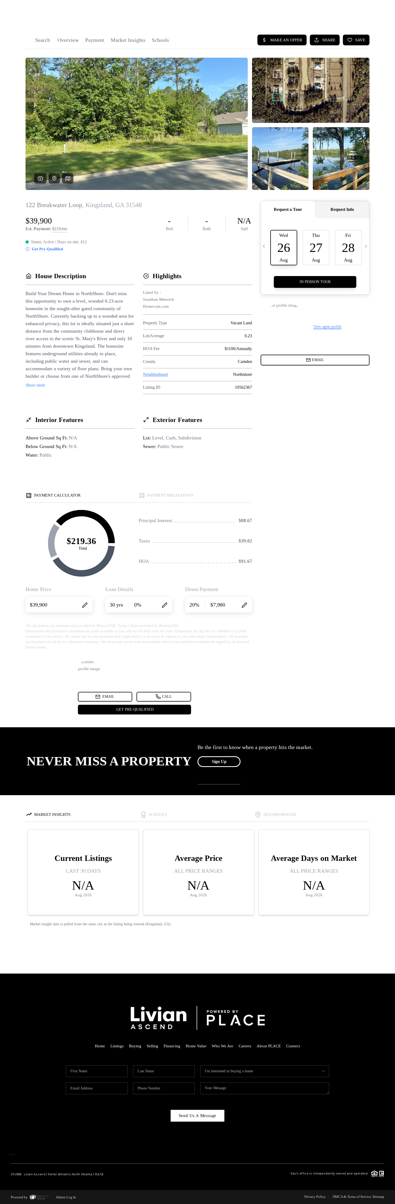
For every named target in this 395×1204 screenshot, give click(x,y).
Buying (135, 1046)
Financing (172, 1046)
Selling (152, 1046)
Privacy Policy (315, 1197)
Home (100, 1046)
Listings (117, 1046)
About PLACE (269, 1046)
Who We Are (222, 1046)
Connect (293, 1046)
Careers (245, 1046)
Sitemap (378, 1197)
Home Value (196, 1046)
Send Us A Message (198, 1115)
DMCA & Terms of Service (352, 1197)
